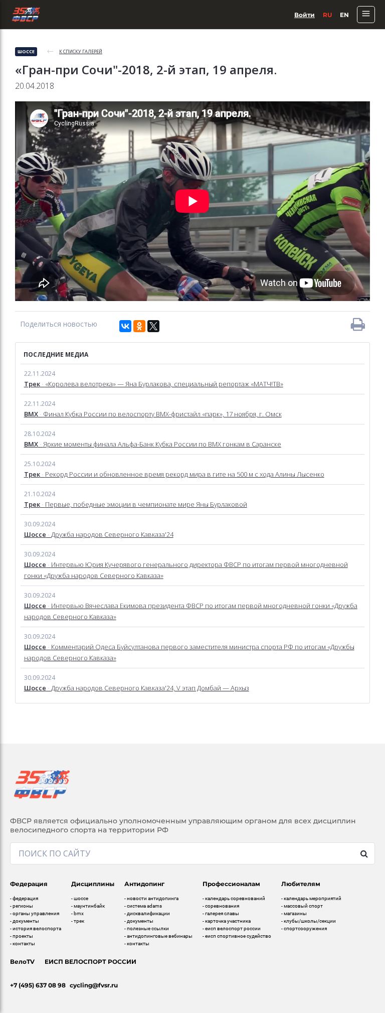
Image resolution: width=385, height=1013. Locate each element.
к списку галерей (80, 51)
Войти (304, 15)
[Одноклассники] (139, 326)
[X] (153, 326)
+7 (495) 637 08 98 (38, 985)
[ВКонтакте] (125, 326)
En (344, 15)
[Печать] (358, 324)
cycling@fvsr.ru (94, 985)
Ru (327, 15)
